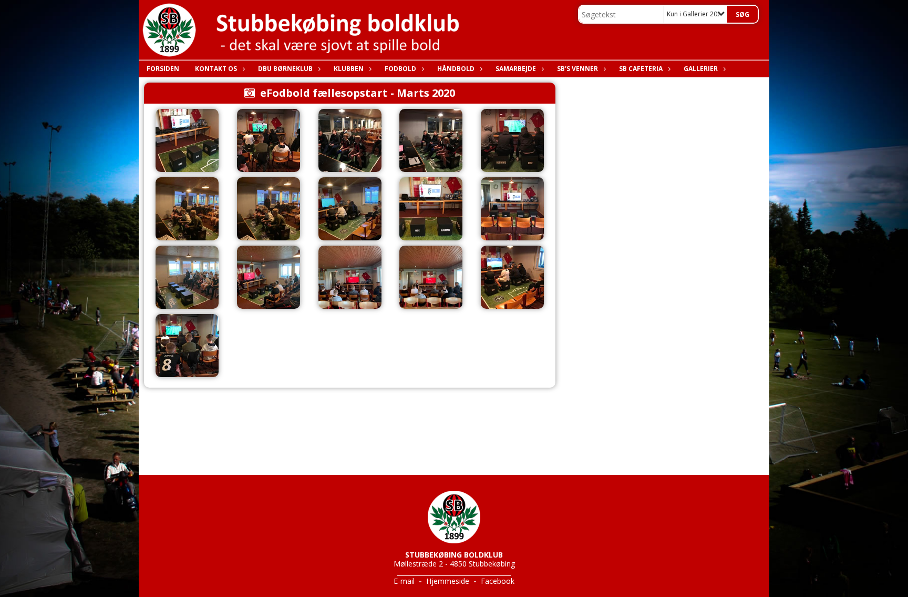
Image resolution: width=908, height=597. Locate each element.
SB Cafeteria (641, 68)
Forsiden (163, 68)
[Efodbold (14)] (187, 208)
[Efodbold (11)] (349, 140)
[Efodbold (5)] (268, 277)
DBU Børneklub (285, 68)
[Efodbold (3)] (512, 208)
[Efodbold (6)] (349, 277)
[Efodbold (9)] (187, 345)
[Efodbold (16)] (349, 208)
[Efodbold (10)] (268, 140)
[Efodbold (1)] (187, 140)
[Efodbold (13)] (512, 140)
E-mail (404, 581)
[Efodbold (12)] (430, 140)
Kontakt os (216, 68)
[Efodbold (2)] (430, 208)
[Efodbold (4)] (187, 277)
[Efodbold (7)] (430, 277)
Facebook (497, 581)
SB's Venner (577, 68)
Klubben (349, 68)
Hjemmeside (447, 581)
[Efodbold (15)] (268, 208)
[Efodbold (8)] (512, 277)
